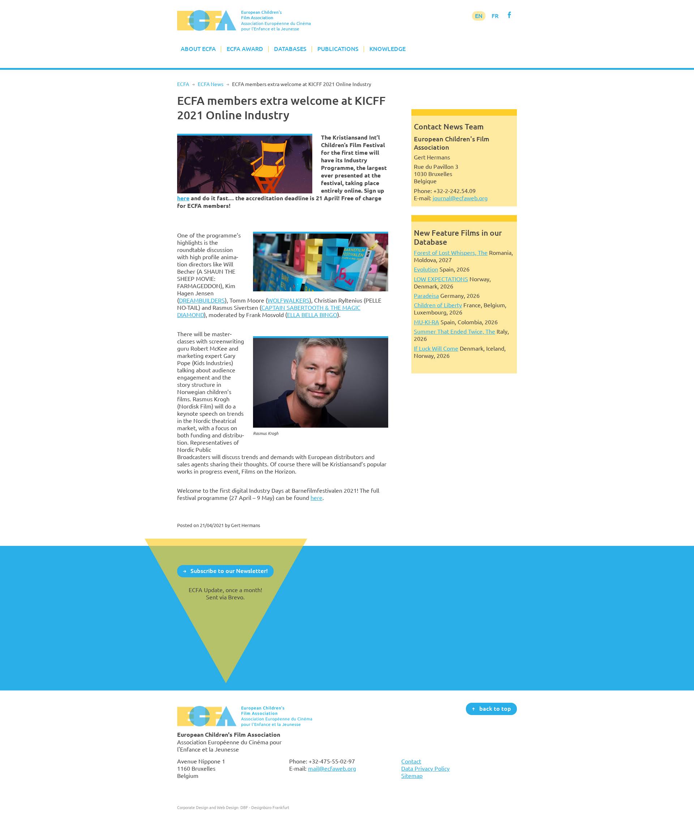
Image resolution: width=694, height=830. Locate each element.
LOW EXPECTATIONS (441, 279)
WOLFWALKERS (288, 300)
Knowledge (387, 48)
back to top (495, 708)
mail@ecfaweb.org (332, 768)
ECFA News (210, 84)
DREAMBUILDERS (202, 300)
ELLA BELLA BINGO (312, 315)
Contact (411, 761)
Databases (290, 48)
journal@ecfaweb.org (460, 198)
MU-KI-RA (426, 322)
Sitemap (412, 776)
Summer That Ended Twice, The (454, 331)
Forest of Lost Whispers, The (451, 252)
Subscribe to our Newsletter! (229, 570)
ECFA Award (245, 48)
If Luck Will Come (436, 348)
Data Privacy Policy (425, 768)
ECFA (183, 84)
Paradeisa (426, 295)
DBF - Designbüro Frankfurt (264, 807)
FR (495, 16)
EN (479, 16)
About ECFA (198, 48)
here (183, 198)
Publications (338, 48)
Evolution (426, 269)
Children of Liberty (438, 305)
